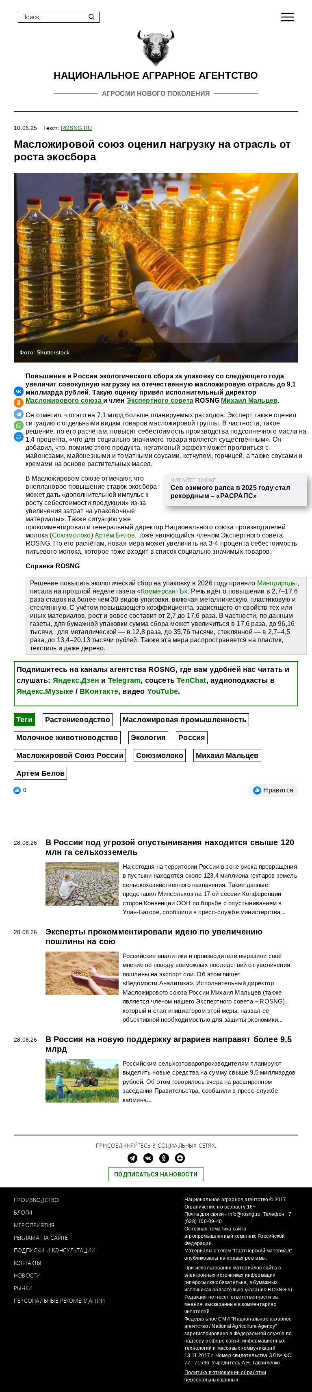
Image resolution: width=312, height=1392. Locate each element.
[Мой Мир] (19, 437)
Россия (191, 738)
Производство (36, 1200)
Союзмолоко (71, 535)
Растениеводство (77, 720)
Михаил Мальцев (249, 400)
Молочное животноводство (67, 738)
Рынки (23, 1288)
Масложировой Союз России (70, 755)
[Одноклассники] (19, 403)
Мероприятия (34, 1225)
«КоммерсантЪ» (162, 591)
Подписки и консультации (55, 1250)
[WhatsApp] (19, 425)
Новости (27, 1275)
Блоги (23, 1212)
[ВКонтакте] (19, 391)
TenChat (191, 680)
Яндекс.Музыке (45, 691)
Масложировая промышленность (185, 720)
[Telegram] (19, 414)
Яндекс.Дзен (76, 680)
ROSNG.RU (76, 128)
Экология (148, 738)
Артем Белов (40, 773)
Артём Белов (115, 535)
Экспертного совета (159, 400)
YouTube (162, 691)
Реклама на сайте (41, 1237)
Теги (24, 720)
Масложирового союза (64, 400)
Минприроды (277, 583)
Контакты (28, 1263)
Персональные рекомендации (59, 1300)
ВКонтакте (99, 691)
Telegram (124, 680)
